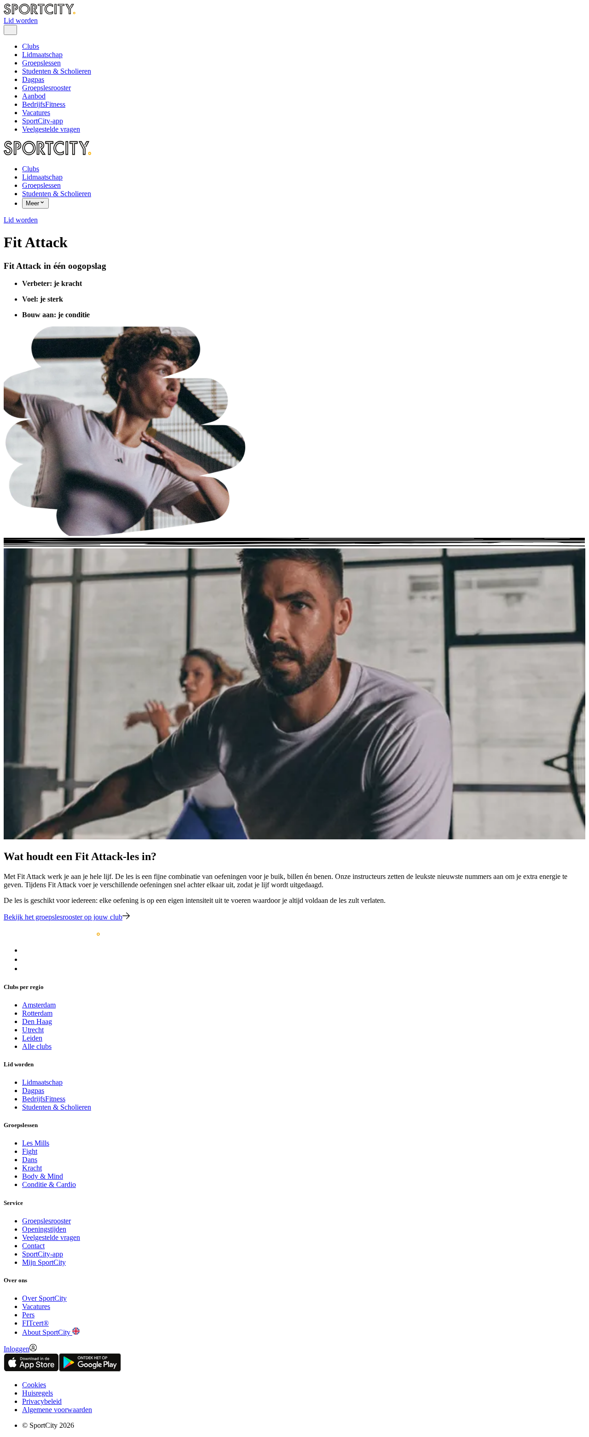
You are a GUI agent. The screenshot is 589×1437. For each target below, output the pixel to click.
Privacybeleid (42, 1401)
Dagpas (33, 79)
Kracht (32, 1168)
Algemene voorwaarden (57, 1410)
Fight (29, 1151)
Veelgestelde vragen (51, 129)
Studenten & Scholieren (56, 71)
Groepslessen (41, 63)
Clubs (30, 46)
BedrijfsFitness (43, 104)
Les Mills (35, 1143)
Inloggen (16, 1349)
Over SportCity (44, 1298)
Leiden (32, 1038)
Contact (33, 1246)
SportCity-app (42, 121)
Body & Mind (42, 1176)
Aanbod (34, 96)
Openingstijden (44, 1229)
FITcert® (35, 1323)
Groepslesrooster (46, 88)
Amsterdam (39, 1005)
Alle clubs (37, 1046)
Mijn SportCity (44, 1262)
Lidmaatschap (42, 54)
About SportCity (47, 1332)
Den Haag (37, 1021)
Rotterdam (37, 1013)
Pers (28, 1315)
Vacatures (36, 112)
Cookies (34, 1385)
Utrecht (33, 1030)
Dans (29, 1160)
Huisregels (37, 1393)
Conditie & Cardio (49, 1184)
